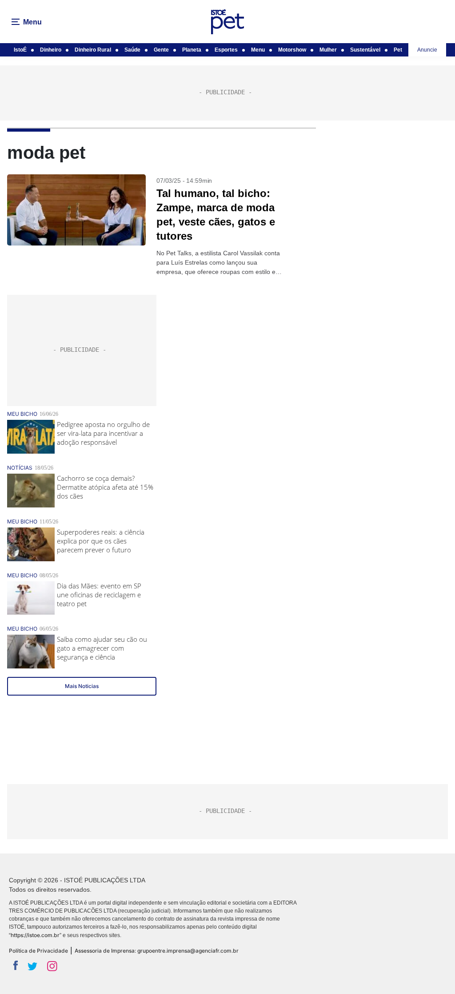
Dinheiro (50, 50)
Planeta (191, 50)
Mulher (328, 50)
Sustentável (365, 50)
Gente (161, 50)
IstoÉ (20, 50)
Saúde (132, 50)
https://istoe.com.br (35, 935)
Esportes (226, 50)
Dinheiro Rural (93, 50)
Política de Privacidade (38, 950)
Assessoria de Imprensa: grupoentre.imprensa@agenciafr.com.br (157, 950)
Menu (258, 50)
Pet (398, 50)
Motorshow (292, 50)
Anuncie (427, 50)
